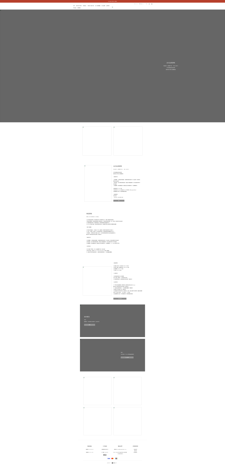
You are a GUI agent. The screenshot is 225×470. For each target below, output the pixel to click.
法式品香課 (103, 5)
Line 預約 (127, 357)
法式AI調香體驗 (97, 5)
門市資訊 (74, 7)
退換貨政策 (135, 449)
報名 (119, 200)
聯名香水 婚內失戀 (91, 5)
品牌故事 (107, 5)
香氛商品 (84, 5)
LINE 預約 (120, 298)
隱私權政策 (135, 452)
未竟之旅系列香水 (79, 5)
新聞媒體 (78, 7)
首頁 (74, 5)
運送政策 (135, 450)
